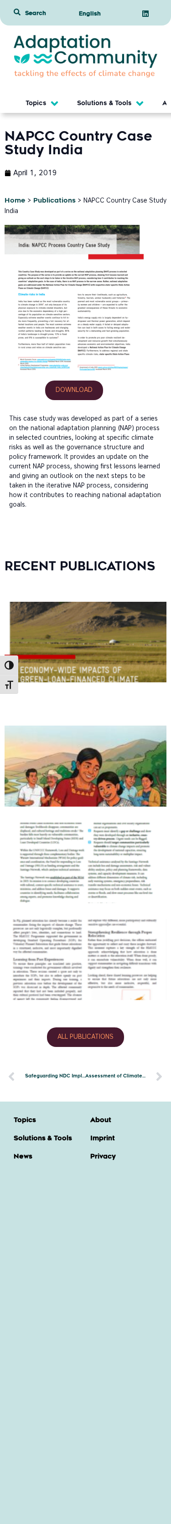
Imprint (102, 1139)
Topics (25, 1121)
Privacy (103, 1157)
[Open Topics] (54, 103)
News (23, 1157)
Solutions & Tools (43, 1139)
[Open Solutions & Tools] (139, 103)
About (100, 1121)
